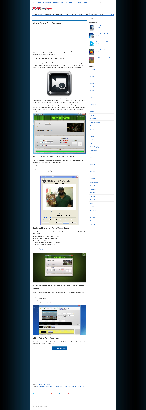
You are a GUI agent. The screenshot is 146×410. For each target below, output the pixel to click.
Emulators (92, 136)
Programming (93, 196)
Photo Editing (93, 189)
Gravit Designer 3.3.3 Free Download (105, 57)
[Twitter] (112, 14)
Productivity (93, 192)
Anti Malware (93, 80)
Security (92, 203)
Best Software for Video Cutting (44, 386)
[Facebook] (110, 14)
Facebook (45, 393)
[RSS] (113, 14)
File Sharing (93, 139)
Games (91, 143)
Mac (91, 154)
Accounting (92, 76)
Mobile (91, 161)
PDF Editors (93, 185)
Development (93, 118)
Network (92, 175)
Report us (56, 2)
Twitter (36, 393)
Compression (93, 104)
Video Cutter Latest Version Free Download (50, 388)
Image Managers (94, 150)
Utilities (86, 14)
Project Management (95, 199)
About (39, 2)
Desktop (92, 115)
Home (34, 2)
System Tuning (93, 210)
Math (91, 157)
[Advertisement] (59, 37)
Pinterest (72, 393)
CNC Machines (93, 101)
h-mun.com (37, 406)
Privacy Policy (47, 2)
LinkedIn (63, 393)
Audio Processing (94, 87)
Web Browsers (93, 228)
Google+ (54, 393)
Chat (91, 97)
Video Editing (94, 14)
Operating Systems (58, 14)
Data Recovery (93, 108)
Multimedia (73, 14)
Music (91, 168)
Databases (92, 111)
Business (92, 94)
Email (80, 393)
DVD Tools (92, 129)
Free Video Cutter (44, 250)
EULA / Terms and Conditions (73, 2)
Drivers (66, 14)
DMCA (62, 2)
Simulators (92, 206)
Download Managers (38, 14)
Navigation (92, 171)
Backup (92, 90)
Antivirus (80, 14)
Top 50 (101, 14)
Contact (85, 2)
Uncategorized (93, 217)
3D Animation (93, 69)
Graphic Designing (94, 147)
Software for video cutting (67, 386)
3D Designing (93, 72)
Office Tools (48, 14)
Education (92, 132)
